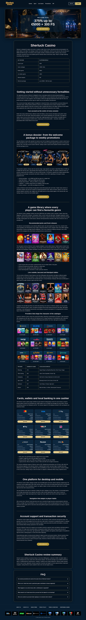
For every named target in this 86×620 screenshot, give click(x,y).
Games (30, 3)
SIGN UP (71, 3)
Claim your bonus (43, 28)
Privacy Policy (42, 607)
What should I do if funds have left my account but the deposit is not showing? (36, 592)
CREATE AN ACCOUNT (43, 124)
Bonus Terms (34, 607)
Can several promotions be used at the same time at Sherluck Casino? (34, 578)
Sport (35, 3)
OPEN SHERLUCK (43, 544)
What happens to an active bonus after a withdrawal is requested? (33, 587)
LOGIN (78, 3)
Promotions (48, 3)
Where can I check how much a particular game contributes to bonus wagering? (36, 583)
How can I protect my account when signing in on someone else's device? (35, 596)
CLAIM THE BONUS (43, 196)
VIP (53, 3)
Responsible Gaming (65, 607)
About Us (18, 607)
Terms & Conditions (53, 607)
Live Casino (41, 3)
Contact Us (25, 607)
